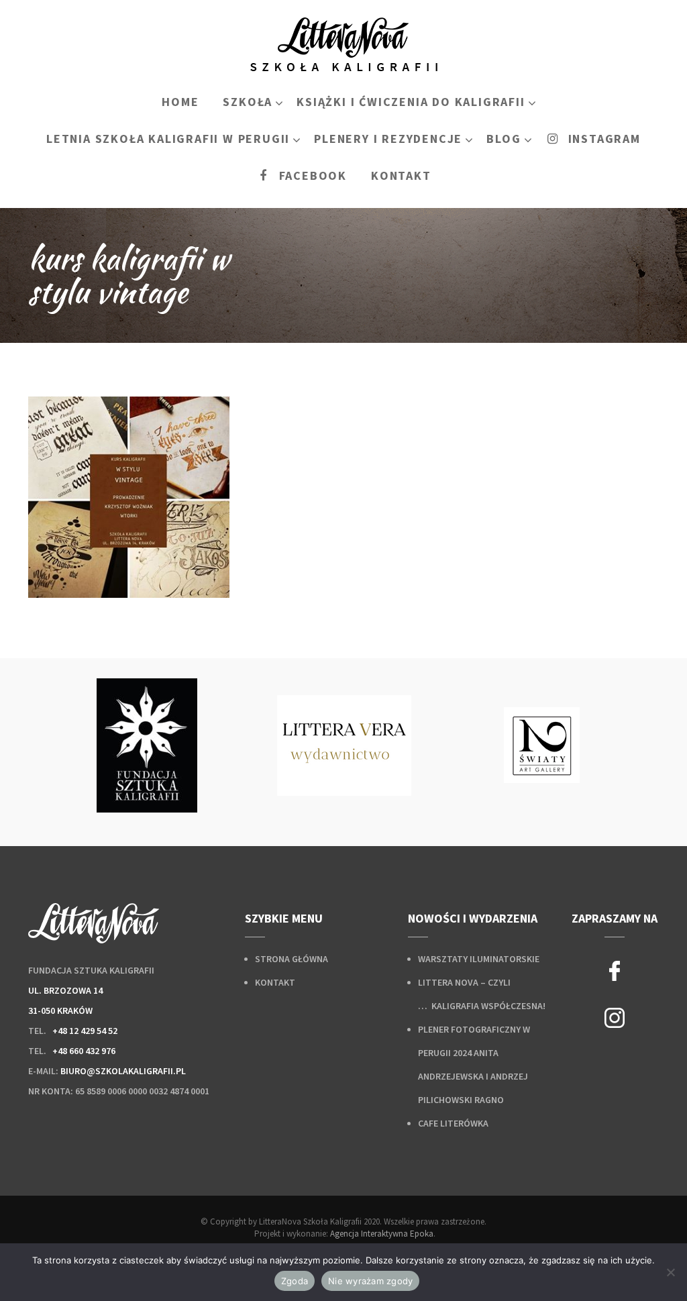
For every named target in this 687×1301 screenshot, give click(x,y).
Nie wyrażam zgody (370, 1281)
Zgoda (294, 1281)
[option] (147, 745)
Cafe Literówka (453, 1123)
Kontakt (275, 982)
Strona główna (291, 959)
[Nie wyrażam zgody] (670, 1272)
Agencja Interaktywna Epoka (381, 1233)
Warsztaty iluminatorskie (478, 959)
